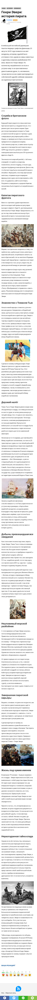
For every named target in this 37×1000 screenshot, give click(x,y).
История (9, 8)
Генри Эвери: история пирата (13, 14)
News (3, 8)
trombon (9, 20)
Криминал (17, 8)
